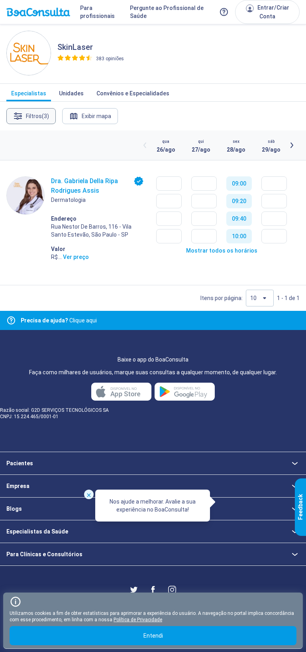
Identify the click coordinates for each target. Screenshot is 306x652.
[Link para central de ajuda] (11, 320)
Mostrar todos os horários (221, 250)
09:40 (239, 218)
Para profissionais (97, 12)
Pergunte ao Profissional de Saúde (167, 12)
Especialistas (28, 93)
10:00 (239, 236)
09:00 (239, 183)
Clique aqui (59, 320)
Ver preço (76, 257)
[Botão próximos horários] (292, 145)
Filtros (37, 116)
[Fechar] (89, 494)
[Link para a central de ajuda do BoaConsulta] (224, 12)
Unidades (71, 93)
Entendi (153, 635)
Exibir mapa (96, 116)
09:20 (239, 201)
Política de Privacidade (138, 619)
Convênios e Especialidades (132, 93)
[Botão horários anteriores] (145, 145)
